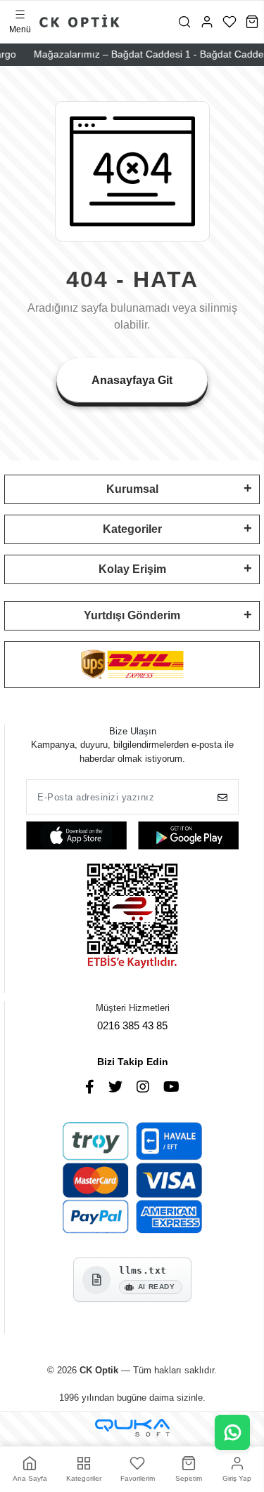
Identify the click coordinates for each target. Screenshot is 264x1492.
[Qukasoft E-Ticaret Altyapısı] (132, 1428)
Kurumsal (132, 489)
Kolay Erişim (132, 569)
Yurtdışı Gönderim (132, 615)
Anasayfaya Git (132, 380)
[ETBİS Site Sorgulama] (132, 917)
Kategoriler (132, 529)
